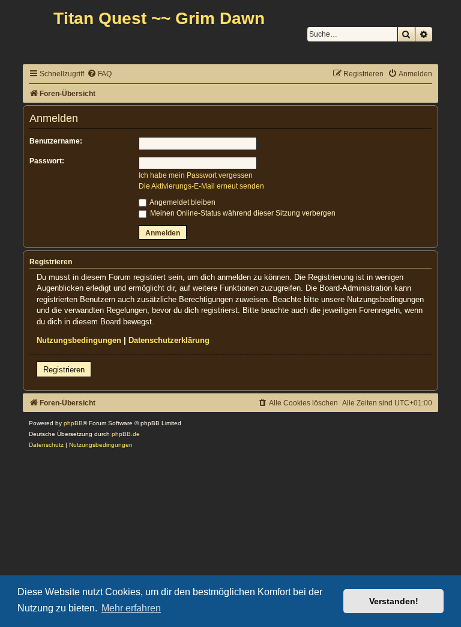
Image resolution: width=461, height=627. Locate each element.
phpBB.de (126, 434)
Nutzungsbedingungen (79, 340)
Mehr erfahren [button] (131, 608)
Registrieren (64, 369)
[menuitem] (99, 74)
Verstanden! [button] (393, 601)
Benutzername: (55, 141)
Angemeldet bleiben (181, 202)
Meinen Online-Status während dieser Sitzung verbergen (242, 213)
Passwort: (46, 161)
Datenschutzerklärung (168, 340)
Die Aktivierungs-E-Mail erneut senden (201, 186)
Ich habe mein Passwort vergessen (196, 175)
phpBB (73, 423)
